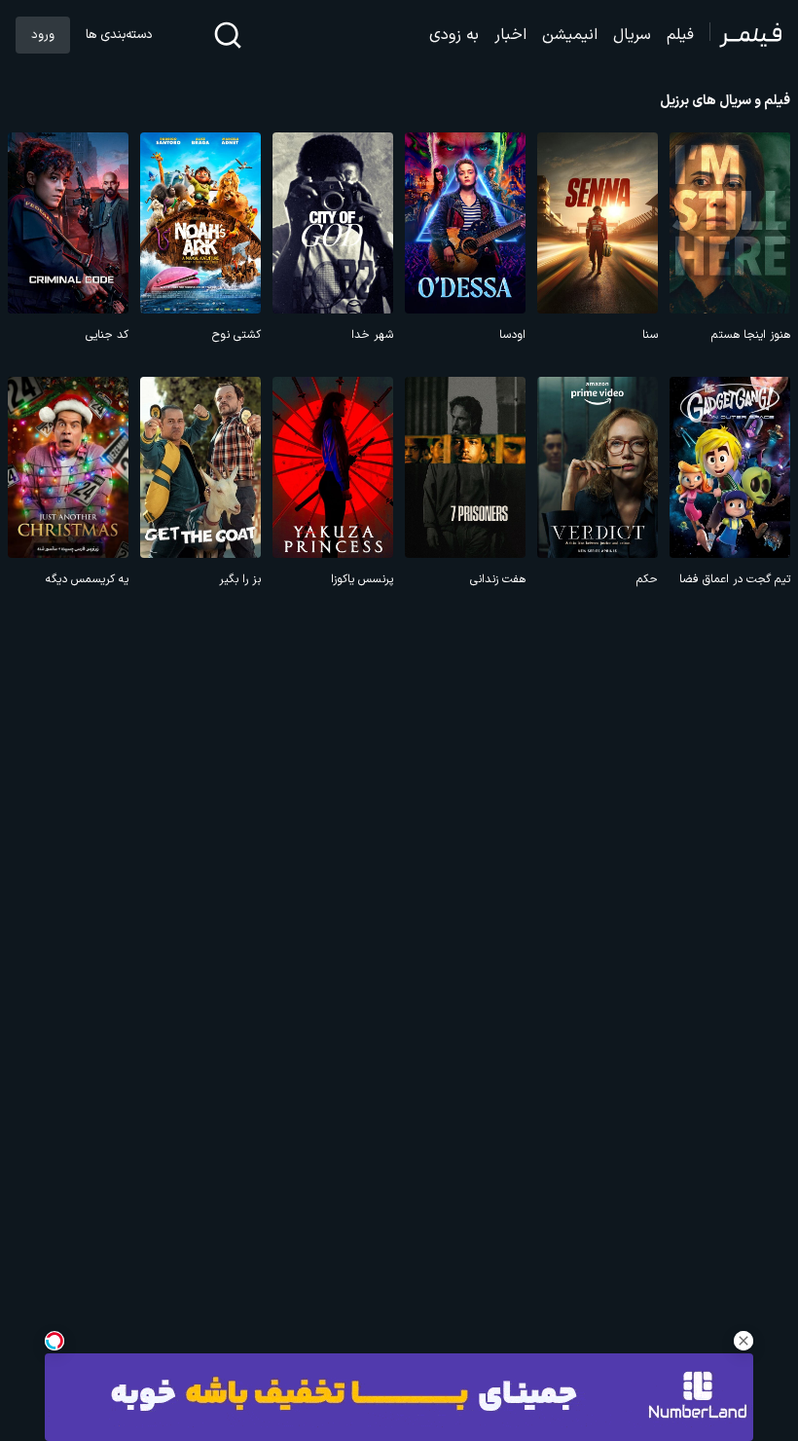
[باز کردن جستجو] (227, 35)
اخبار (510, 35)
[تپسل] (54, 1340)
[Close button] (743, 1340)
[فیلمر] (745, 35)
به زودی (454, 35)
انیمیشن (570, 35)
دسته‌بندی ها (119, 35)
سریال (632, 35)
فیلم (680, 35)
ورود (42, 35)
